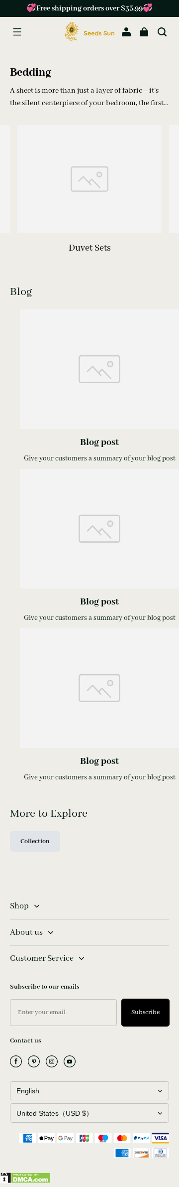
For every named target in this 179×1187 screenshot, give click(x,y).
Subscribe (145, 1012)
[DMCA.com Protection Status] (25, 1181)
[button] (17, 32)
